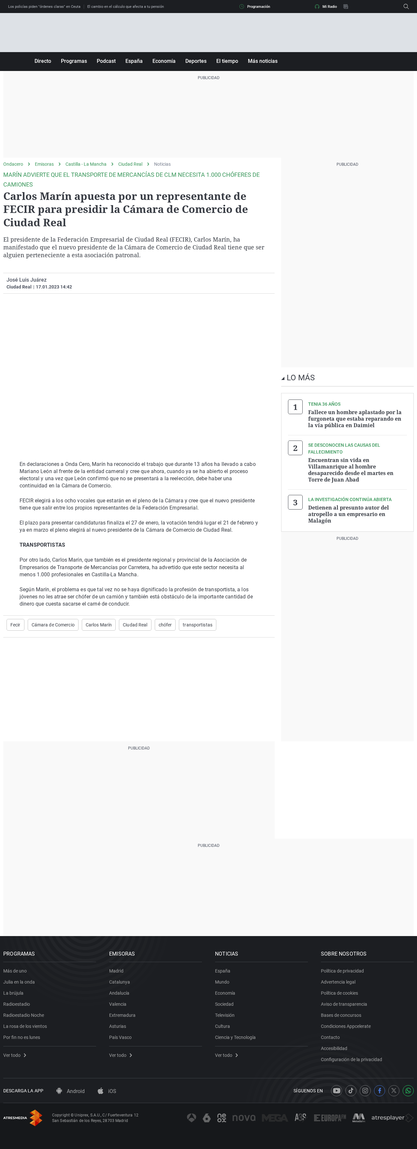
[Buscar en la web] (406, 6)
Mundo (222, 982)
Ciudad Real (130, 164)
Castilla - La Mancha (86, 164)
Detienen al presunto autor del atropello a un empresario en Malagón (348, 514)
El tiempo (227, 61)
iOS (111, 1091)
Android (75, 1091)
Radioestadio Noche (23, 1015)
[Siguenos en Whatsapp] (408, 1090)
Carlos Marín (99, 624)
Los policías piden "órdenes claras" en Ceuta (44, 6)
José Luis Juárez (27, 280)
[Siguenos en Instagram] (365, 1090)
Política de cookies (339, 993)
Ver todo (12, 1055)
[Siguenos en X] (393, 1090)
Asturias (117, 1026)
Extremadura (122, 1015)
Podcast (106, 61)
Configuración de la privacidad (351, 1059)
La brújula (13, 993)
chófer (165, 624)
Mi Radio (330, 7)
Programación (258, 7)
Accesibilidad (334, 1048)
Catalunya (119, 982)
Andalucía (119, 993)
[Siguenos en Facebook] (379, 1090)
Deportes (196, 61)
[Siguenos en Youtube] (336, 1090)
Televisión (225, 1015)
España (134, 61)
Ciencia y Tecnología (235, 1037)
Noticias (162, 164)
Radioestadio (16, 1004)
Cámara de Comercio (53, 624)
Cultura (222, 1026)
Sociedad (224, 1004)
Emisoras (44, 164)
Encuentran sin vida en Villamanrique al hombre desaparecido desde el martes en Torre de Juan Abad (351, 469)
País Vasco (120, 1037)
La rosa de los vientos (25, 1026)
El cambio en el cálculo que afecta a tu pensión (125, 6)
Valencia (117, 1004)
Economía (164, 61)
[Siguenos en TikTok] (350, 1090)
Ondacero (13, 164)
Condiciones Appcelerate (346, 1026)
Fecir (15, 624)
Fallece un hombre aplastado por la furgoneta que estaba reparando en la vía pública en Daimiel (355, 419)
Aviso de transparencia (344, 1004)
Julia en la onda (19, 982)
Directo (43, 61)
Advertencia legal (338, 982)
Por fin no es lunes (21, 1037)
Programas (74, 61)
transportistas (197, 624)
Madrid (116, 971)
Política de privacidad (342, 971)
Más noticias (263, 61)
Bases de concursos (341, 1015)
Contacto (330, 1037)
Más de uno (15, 971)
